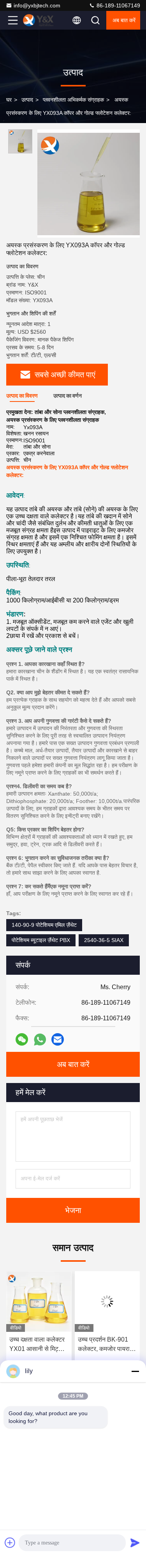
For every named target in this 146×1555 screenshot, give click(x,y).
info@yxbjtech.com (37, 5)
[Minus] (135, 1371)
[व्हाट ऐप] (40, 1040)
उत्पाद (27, 100)
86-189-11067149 (117, 5)
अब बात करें (124, 20)
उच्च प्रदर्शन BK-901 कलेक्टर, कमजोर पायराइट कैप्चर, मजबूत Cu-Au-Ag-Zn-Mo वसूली (61, 1345)
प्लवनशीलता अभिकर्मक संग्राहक (73, 100)
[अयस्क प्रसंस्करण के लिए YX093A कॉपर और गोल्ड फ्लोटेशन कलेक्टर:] (88, 183)
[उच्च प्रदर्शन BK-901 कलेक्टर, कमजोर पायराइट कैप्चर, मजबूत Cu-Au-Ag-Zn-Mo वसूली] (62, 1301)
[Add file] (10, 1542)
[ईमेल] (58, 1039)
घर (9, 100)
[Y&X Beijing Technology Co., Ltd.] (38, 20)
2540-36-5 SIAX (103, 940)
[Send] (135, 1542)
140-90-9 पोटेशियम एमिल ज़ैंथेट (44, 925)
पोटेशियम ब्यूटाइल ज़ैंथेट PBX (41, 940)
